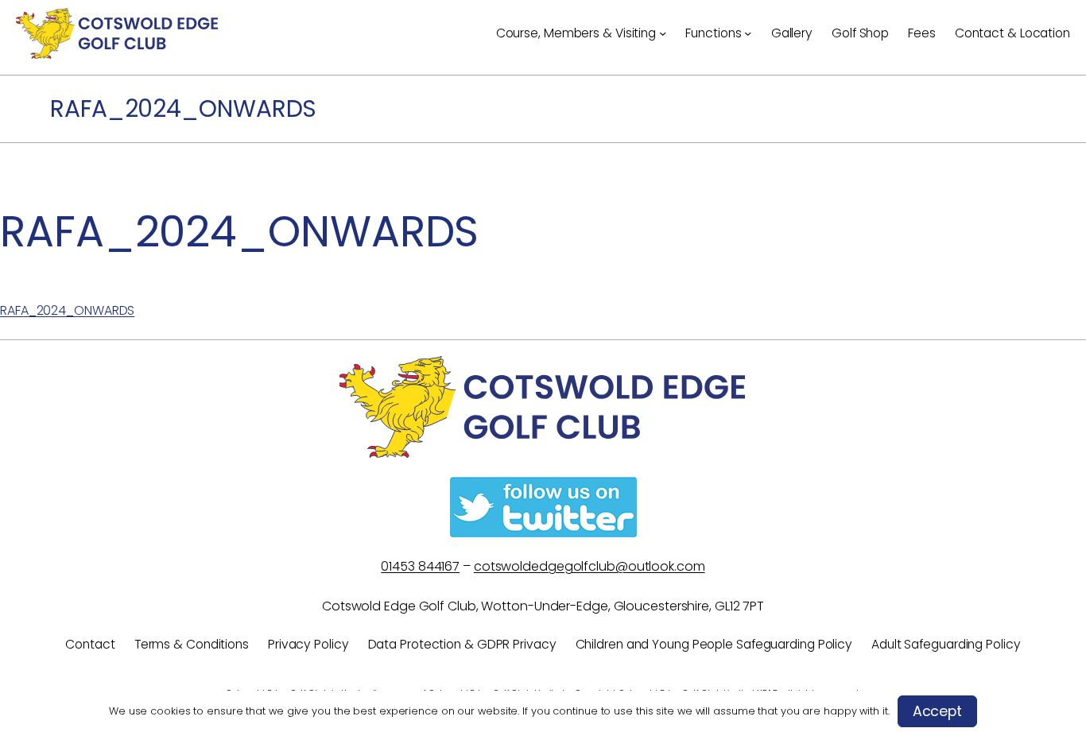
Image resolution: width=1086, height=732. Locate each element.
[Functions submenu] (747, 33)
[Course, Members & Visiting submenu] (662, 33)
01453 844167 (420, 566)
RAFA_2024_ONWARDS (67, 310)
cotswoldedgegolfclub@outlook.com (589, 566)
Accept (937, 711)
